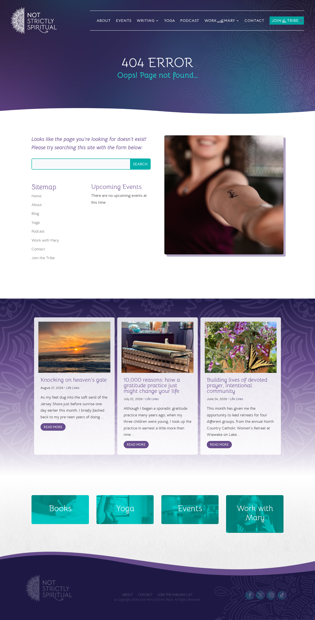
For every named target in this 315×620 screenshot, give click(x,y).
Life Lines (72, 388)
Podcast (189, 20)
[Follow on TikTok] (282, 595)
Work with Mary (45, 240)
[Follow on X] (260, 595)
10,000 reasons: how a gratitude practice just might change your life (152, 385)
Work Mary (219, 21)
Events (124, 20)
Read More (53, 427)
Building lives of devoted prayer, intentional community (237, 385)
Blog (35, 213)
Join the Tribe (43, 257)
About (104, 20)
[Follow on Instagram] (271, 595)
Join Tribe (285, 21)
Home (36, 196)
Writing (146, 20)
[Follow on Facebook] (249, 595)
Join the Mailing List (174, 595)
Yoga (169, 20)
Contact (254, 20)
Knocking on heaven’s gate (73, 379)
